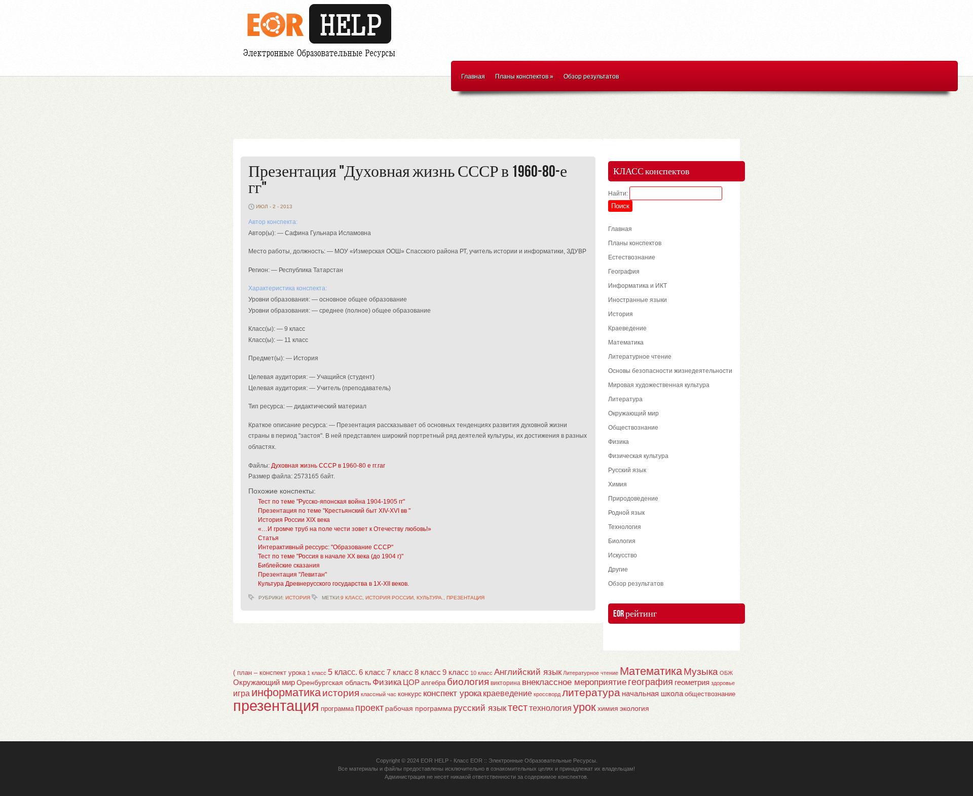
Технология (624, 526)
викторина (505, 683)
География (624, 271)
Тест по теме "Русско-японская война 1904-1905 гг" (331, 501)
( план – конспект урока (269, 672)
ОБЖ (726, 673)
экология (634, 708)
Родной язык (626, 512)
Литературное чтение (639, 356)
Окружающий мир (633, 413)
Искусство (622, 555)
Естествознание (631, 257)
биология (468, 681)
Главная (473, 76)
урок (584, 707)
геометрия (692, 682)
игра (241, 693)
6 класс (372, 672)
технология (550, 707)
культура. (430, 597)
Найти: (618, 193)
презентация (465, 597)
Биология (621, 541)
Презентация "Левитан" (292, 574)
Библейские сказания (289, 565)
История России (389, 597)
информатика (286, 692)
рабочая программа (418, 708)
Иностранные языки (637, 300)
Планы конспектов (524, 76)
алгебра (433, 683)
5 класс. (342, 672)
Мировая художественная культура (658, 385)
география (650, 682)
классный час (378, 694)
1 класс (316, 673)
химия (607, 708)
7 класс (400, 672)
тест (518, 707)
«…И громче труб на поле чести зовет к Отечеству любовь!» (344, 529)
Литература (625, 399)
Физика (618, 441)
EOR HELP (434, 760)
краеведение (507, 693)
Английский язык (528, 672)
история (340, 693)
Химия (617, 484)
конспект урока (452, 693)
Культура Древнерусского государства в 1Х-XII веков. (333, 583)
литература (591, 692)
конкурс (410, 694)
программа (337, 708)
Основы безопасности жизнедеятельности (670, 370)
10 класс (481, 673)
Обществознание (633, 427)
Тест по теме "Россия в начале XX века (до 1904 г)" (330, 556)
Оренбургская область (333, 682)
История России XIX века (294, 519)
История (297, 597)
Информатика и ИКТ (637, 285)
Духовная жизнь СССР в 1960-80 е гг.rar (328, 465)
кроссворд (547, 694)
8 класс (428, 672)
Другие (618, 569)
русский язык (480, 708)
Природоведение (633, 498)
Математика (626, 342)
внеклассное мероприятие (574, 682)
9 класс (351, 597)
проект (369, 707)
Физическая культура (638, 456)
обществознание (710, 694)
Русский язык (627, 470)
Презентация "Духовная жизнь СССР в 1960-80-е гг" (407, 180)
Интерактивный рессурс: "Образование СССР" (325, 547)
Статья (268, 538)
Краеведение (627, 328)
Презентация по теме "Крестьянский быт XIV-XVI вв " (334, 510)
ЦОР (411, 682)
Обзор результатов (591, 76)
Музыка (701, 671)
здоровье (723, 683)
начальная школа (652, 694)
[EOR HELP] (321, 58)
